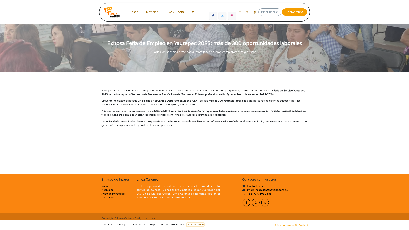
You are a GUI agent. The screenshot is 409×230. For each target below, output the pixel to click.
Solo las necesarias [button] (285, 225)
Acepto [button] (302, 225)
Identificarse (270, 12)
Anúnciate (107, 197)
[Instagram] (232, 16)
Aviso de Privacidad (113, 193)
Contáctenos (255, 186)
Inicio (104, 186)
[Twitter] (222, 16)
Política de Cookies (195, 225)
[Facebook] (213, 16)
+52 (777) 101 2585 (259, 193)
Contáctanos (294, 12)
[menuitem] (134, 12)
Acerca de (107, 190)
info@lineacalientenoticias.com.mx (267, 190)
